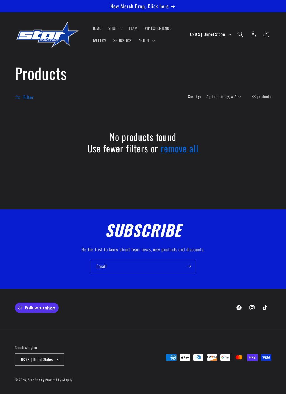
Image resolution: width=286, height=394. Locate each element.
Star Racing (36, 379)
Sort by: (194, 96)
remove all (179, 148)
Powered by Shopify (58, 379)
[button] (115, 28)
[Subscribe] (189, 266)
